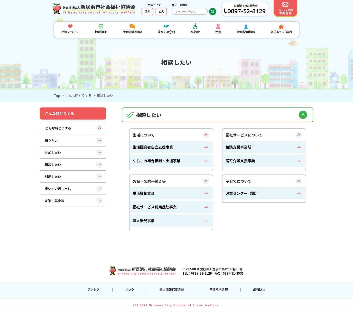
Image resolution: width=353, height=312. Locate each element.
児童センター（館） (242, 193)
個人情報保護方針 (172, 289)
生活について (144, 135)
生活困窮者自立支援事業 (153, 147)
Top (57, 95)
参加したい (53, 152)
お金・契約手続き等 (149, 181)
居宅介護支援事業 (240, 160)
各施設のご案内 (281, 32)
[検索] (212, 11)
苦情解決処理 (218, 289)
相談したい (53, 164)
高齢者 (195, 32)
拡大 (161, 11)
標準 (147, 11)
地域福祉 (101, 32)
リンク (129, 289)
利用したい (53, 176)
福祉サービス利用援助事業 (155, 206)
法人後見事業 (144, 220)
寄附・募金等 (54, 200)
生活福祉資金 (144, 193)
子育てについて (238, 181)
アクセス (94, 289)
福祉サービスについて (244, 135)
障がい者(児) (166, 32)
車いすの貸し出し (58, 188)
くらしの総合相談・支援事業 (156, 160)
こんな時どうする (78, 95)
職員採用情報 (246, 32)
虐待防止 (259, 289)
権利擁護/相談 (132, 32)
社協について (70, 32)
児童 (218, 32)
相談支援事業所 (238, 147)
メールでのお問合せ (285, 11)
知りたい (51, 140)
